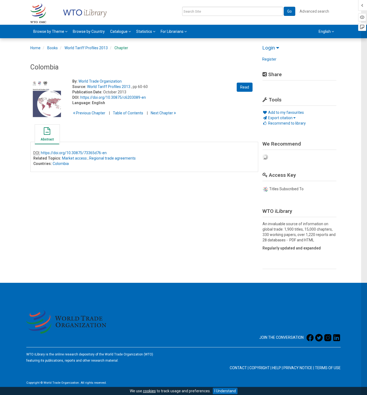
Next (162, 113)
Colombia (61, 163)
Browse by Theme (49, 31)
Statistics (144, 31)
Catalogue (119, 31)
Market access (74, 158)
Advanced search (314, 11)
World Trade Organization (100, 81)
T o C (128, 113)
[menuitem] (50, 31)
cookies (149, 391)
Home (35, 48)
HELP (276, 368)
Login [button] (269, 48)
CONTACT (238, 368)
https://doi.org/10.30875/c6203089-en (113, 97)
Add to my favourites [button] (285, 112)
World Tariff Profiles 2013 (86, 48)
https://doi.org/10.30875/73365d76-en (74, 153)
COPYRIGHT (259, 368)
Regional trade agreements (112, 158)
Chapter (121, 48)
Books (52, 48)
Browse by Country (89, 31)
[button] (47, 135)
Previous (90, 113)
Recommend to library (286, 123)
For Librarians (172, 31)
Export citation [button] (280, 118)
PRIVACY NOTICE (297, 368)
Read (244, 87)
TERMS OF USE (328, 368)
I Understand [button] (225, 391)
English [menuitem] (325, 31)
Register (269, 59)
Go (289, 11)
